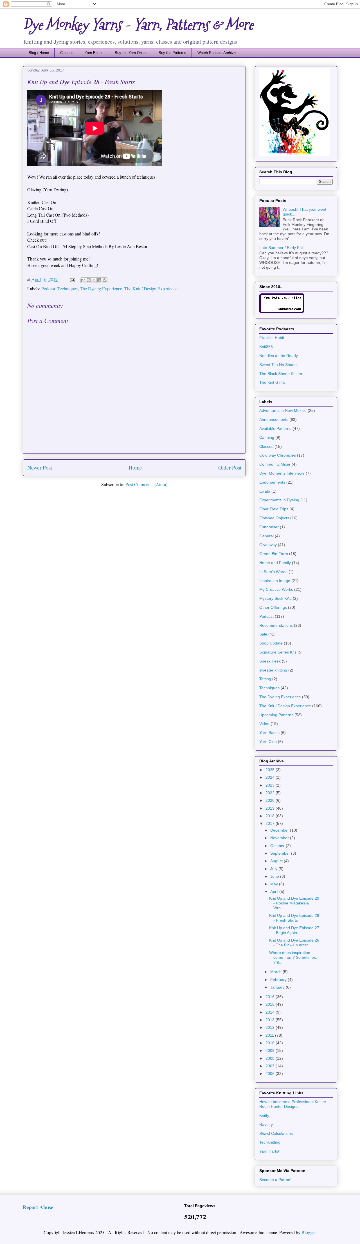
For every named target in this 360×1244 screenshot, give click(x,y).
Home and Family (275, 562)
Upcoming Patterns (276, 715)
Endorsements (272, 482)
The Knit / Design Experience (150, 288)
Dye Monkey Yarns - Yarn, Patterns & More (138, 25)
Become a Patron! (275, 1179)
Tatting (265, 679)
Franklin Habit (271, 337)
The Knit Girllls (272, 382)
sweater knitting (273, 670)
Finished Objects (274, 518)
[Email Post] (72, 279)
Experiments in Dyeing (279, 500)
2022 (271, 793)
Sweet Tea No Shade (278, 364)
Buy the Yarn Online (131, 53)
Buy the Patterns (172, 53)
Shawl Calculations (276, 1133)
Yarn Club (268, 741)
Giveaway (268, 544)
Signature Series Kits (277, 652)
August (277, 861)
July (274, 868)
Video (264, 723)
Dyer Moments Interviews (282, 473)
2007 (271, 1066)
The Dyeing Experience (101, 288)
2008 (271, 1058)
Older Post (229, 467)
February (279, 979)
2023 (271, 785)
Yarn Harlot (269, 1151)
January (278, 987)
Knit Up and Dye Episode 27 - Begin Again (294, 930)
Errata (264, 491)
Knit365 (266, 346)
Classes (66, 53)
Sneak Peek (270, 661)
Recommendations (276, 625)
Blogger (309, 1232)
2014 (271, 1012)
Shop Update (271, 643)
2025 (271, 769)
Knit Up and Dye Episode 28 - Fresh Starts (294, 917)
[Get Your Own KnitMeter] (281, 311)
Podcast (48, 288)
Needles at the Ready (278, 355)
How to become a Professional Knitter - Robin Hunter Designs (294, 1104)
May (274, 884)
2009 (271, 1050)
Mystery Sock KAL (275, 598)
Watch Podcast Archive (216, 53)
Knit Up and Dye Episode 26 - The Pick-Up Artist (294, 942)
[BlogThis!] (88, 280)
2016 (271, 996)
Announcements (273, 419)
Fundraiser (269, 527)
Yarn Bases (94, 53)
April (274, 891)
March (276, 971)
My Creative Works (276, 589)
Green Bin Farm (273, 553)
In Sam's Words (273, 571)
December (280, 830)
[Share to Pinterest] (104, 280)
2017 (271, 823)
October (278, 845)
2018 (271, 816)
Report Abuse (37, 1207)
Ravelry (266, 1124)
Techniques (67, 288)
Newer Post (39, 467)
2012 (271, 1027)
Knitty (264, 1115)
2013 (271, 1020)
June (275, 876)
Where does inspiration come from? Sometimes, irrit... (293, 957)
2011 (270, 1035)
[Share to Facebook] (99, 280)
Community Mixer (275, 464)
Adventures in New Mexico (283, 410)
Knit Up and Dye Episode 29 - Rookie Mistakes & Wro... (294, 903)
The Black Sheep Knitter (280, 373)
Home (135, 467)
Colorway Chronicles (277, 455)
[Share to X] (94, 280)
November (280, 838)
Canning (266, 437)
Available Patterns (275, 428)
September (280, 853)
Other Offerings (273, 607)
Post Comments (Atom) (146, 484)
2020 (271, 800)
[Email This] (83, 280)
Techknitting (269, 1142)
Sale (263, 634)
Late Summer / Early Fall (281, 247)
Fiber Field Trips (273, 509)
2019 (271, 808)
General (266, 536)
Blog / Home (39, 53)
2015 (271, 1004)
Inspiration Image (274, 580)
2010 (271, 1043)
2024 (271, 777)
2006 (271, 1073)
